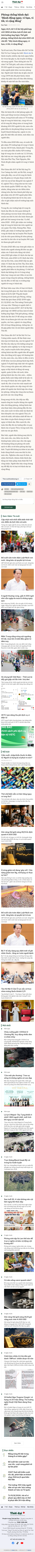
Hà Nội (7, 489)
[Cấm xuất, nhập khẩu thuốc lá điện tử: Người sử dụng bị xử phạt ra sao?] (17, 778)
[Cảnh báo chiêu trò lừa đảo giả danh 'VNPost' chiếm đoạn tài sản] (19, 1379)
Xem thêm (17, 1443)
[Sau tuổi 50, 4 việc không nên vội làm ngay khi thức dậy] (19, 1220)
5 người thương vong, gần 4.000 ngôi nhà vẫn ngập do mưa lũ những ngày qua (17, 598)
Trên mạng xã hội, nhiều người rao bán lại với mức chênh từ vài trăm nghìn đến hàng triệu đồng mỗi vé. (17, 684)
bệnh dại (29, 491)
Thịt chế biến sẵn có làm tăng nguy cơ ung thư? (16, 795)
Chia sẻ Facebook (9, 484)
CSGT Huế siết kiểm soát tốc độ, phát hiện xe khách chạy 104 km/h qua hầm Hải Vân (19, 1476)
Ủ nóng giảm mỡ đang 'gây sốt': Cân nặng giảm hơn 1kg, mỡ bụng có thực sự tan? (17, 872)
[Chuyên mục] (2, 2)
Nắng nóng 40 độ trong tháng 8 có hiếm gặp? (18, 1455)
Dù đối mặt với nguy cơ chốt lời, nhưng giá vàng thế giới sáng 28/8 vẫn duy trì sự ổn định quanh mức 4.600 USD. (16, 839)
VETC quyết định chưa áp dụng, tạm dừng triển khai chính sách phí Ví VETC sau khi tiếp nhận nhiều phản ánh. (16, 722)
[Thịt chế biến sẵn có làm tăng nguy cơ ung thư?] (17, 816)
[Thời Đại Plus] (17, 2)
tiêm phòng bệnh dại (17, 489)
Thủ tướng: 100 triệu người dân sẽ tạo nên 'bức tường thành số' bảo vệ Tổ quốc (19, 1487)
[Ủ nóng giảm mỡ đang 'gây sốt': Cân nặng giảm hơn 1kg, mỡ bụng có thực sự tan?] (17, 896)
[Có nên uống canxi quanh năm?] (19, 1299)
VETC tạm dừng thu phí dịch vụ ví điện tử (15, 716)
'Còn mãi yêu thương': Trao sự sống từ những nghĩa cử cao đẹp (18, 1076)
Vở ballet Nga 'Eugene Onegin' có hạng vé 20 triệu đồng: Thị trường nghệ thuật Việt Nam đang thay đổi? (19, 1401)
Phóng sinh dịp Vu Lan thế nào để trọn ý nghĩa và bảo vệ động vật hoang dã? (18, 1240)
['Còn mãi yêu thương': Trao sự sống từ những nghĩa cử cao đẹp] (19, 1097)
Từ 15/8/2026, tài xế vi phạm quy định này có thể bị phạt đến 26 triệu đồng (19, 1497)
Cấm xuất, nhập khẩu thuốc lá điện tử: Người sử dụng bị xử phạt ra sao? (16, 756)
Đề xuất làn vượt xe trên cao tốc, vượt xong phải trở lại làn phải (20, 1464)
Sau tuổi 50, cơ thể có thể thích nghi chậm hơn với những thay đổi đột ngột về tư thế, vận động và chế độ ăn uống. (18, 1206)
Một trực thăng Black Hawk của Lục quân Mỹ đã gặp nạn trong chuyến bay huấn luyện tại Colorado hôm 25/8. (18, 1167)
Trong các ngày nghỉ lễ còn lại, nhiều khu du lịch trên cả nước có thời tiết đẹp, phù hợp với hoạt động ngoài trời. (16, 527)
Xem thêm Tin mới (11, 516)
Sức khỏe (29, 7)
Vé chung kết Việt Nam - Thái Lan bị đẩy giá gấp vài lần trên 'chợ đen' (16, 678)
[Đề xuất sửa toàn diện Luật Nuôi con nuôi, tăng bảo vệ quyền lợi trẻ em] (17, 580)
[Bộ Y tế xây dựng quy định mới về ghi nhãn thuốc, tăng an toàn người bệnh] (17, 973)
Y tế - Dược (8, 7)
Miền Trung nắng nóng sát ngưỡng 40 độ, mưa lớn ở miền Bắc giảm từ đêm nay (16, 638)
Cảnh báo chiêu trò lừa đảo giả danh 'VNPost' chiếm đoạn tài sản (18, 1357)
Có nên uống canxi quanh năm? (18, 1280)
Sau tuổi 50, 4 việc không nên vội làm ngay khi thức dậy (18, 1200)
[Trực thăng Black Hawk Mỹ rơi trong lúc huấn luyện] (19, 1181)
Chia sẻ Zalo (22, 484)
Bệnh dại (27, 53)
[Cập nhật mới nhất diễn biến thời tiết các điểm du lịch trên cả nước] (17, 541)
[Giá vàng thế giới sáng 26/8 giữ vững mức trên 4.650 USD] (19, 1338)
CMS (14, 1550)
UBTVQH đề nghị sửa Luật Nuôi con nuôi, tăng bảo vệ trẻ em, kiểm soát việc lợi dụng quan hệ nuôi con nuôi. (17, 565)
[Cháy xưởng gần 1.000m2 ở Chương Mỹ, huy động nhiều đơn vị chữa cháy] (19, 1057)
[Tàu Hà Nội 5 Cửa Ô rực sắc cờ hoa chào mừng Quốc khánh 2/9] (17, 1011)
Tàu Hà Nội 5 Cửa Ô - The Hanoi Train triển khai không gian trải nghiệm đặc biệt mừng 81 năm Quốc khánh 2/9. (16, 996)
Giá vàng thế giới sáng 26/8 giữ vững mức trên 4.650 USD (18, 1318)
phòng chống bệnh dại (11, 491)
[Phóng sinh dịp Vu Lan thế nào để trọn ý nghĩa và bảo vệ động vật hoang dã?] (19, 1262)
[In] (29, 484)
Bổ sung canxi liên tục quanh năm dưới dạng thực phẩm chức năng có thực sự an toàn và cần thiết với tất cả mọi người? (18, 1285)
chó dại (22, 491)
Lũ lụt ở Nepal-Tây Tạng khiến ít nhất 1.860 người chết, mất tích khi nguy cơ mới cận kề (18, 1117)
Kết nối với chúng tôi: (17, 1539)
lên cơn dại (8, 494)
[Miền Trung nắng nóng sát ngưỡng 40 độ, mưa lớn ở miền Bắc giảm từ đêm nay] (17, 661)
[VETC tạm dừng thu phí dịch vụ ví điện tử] (17, 737)
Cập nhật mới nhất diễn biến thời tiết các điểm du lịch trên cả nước (17, 520)
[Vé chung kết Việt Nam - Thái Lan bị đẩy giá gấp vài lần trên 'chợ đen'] (17, 699)
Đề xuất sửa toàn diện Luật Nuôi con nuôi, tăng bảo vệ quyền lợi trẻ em (17, 559)
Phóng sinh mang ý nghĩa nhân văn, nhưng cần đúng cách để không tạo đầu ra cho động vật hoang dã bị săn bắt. (19, 1248)
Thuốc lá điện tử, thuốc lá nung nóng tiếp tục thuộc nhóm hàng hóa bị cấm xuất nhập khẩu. (16, 764)
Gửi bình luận (8, 507)
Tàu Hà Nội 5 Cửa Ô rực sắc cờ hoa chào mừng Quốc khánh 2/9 (16, 990)
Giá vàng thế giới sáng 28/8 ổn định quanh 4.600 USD (17, 833)
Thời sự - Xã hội (19, 7)
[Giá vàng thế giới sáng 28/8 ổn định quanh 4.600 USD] (17, 854)
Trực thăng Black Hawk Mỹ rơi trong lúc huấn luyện (17, 1161)
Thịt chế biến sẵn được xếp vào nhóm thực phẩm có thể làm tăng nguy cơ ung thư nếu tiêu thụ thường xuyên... (17, 801)
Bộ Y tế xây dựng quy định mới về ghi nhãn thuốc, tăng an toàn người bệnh (17, 952)
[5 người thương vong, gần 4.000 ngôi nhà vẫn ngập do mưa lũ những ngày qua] (17, 620)
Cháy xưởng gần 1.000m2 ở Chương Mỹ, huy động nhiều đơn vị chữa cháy (18, 1034)
